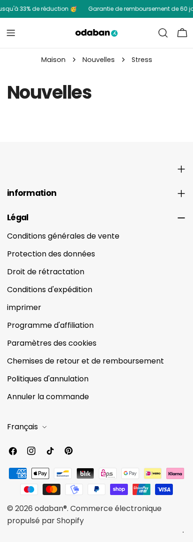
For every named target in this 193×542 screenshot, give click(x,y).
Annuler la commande (48, 396)
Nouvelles (98, 59)
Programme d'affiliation (50, 325)
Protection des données (51, 253)
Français (22, 426)
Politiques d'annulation (48, 378)
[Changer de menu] (10, 32)
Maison (53, 59)
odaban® (51, 508)
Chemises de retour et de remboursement (85, 361)
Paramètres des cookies (51, 343)
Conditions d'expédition (49, 289)
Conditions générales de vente (63, 236)
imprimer (24, 307)
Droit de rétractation (45, 271)
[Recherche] (163, 32)
